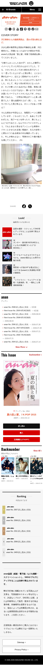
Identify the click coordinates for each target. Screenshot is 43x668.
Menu (32, 10)
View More (20, 347)
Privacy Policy (21, 650)
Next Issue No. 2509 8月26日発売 (21, 310)
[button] (40, 467)
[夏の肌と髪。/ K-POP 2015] (21, 383)
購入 (21, 433)
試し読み (21, 426)
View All (36, 451)
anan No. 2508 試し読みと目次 (20, 307)
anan (30, 22)
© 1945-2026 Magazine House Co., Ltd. (21, 660)
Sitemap (20, 642)
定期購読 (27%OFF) (21, 439)
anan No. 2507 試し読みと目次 (22, 314)
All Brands (11, 10)
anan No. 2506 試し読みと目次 (22, 324)
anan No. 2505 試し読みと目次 (22, 331)
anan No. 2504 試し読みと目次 (22, 342)
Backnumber (34, 355)
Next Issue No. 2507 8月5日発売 (23, 328)
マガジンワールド (21, 3)
